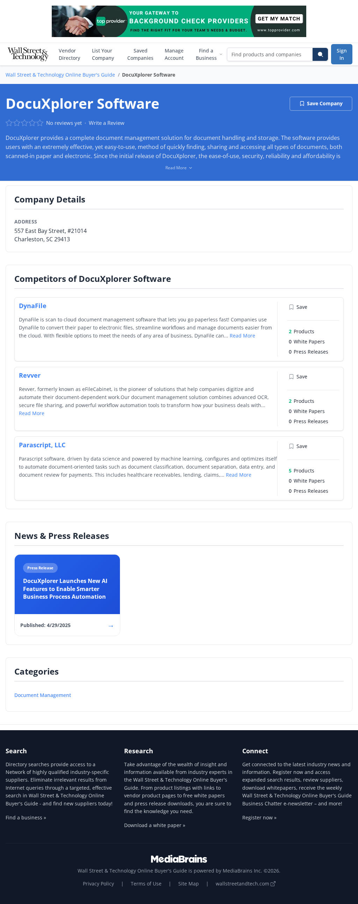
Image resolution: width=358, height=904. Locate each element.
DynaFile (32, 305)
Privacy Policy (98, 883)
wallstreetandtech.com (243, 883)
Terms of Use (146, 883)
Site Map (188, 883)
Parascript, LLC (42, 445)
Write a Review (106, 122)
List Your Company (103, 54)
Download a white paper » (154, 825)
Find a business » (26, 817)
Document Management (42, 695)
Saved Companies (140, 54)
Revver (30, 375)
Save (301, 307)
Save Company (325, 103)
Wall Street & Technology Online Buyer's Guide (60, 74)
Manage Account (174, 54)
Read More (242, 335)
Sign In (342, 54)
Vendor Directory (69, 54)
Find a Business (206, 54)
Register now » (259, 817)
